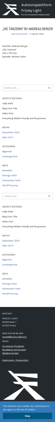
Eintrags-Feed (9, 175)
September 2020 (11, 132)
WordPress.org (10, 185)
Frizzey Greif (21, 34)
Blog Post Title (9, 108)
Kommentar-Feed (11, 180)
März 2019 (7, 137)
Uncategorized (9, 156)
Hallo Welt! (7, 103)
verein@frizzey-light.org (14, 336)
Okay (27, 415)
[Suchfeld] (49, 88)
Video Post (7, 113)
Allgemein (7, 151)
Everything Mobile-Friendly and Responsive (24, 118)
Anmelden (7, 170)
